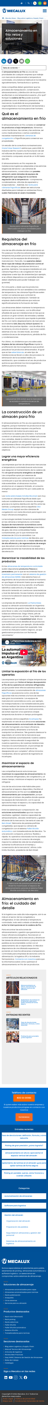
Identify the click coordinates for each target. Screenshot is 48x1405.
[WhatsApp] (22, 62)
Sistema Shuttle (11, 1330)
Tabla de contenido (10, 67)
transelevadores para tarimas (15, 538)
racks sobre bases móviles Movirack (21, 496)
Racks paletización (12, 1295)
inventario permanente (12, 574)
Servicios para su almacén (16, 1303)
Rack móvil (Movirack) (14, 1317)
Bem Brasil (6, 823)
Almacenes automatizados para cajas (20, 1289)
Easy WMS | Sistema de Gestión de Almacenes (23, 1357)
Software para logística (15, 1206)
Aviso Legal (8, 1399)
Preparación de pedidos (17, 1227)
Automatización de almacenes (18, 1196)
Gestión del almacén (13, 1215)
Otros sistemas (11, 1300)
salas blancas (17, 352)
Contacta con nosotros (25, 959)
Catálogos (9, 1363)
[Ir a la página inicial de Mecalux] (3, 18)
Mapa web (8, 1401)
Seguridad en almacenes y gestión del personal (23, 1234)
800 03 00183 (24, 1098)
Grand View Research (11, 148)
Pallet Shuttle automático (15, 1327)
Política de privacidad (25, 1399)
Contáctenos (24, 1117)
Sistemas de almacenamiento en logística (21, 1242)
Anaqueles (9, 1298)
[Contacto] (45, 3)
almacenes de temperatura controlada (25, 566)
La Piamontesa (34, 603)
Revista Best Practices (14, 1355)
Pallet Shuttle (10, 1325)
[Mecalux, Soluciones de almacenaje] (13, 13)
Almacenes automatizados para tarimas (21, 1292)
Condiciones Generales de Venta (29, 1401)
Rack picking (10, 1319)
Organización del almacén (18, 1221)
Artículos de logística (13, 1352)
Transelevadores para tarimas (17, 1333)
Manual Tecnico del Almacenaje (18, 1349)
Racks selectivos (11, 1322)
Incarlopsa (34, 719)
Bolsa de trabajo (11, 1360)
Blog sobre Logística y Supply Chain (19, 1346)
